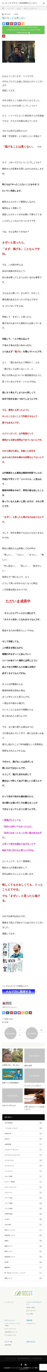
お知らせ (22, 1139)
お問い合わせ (30, 1342)
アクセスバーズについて (22, 1149)
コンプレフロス (22, 1160)
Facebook (21, 1364)
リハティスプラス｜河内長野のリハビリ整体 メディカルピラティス (27, 1368)
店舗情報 (29, 1320)
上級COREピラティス (10, 1332)
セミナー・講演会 (22, 1182)
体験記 (22, 1240)
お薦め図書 (22, 1144)
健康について (22, 1246)
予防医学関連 (22, 1214)
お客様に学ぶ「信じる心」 (11, 1065)
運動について (22, 1278)
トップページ (9, 1302)
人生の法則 (22, 1224)
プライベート (22, 1192)
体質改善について (22, 1235)
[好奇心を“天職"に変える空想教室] (12, 972)
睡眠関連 (22, 1267)
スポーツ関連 (22, 1176)
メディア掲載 (22, 1203)
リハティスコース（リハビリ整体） (12, 1324)
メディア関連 (22, 1208)
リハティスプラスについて (34, 1303)
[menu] (44, 3)
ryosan (11, 1019)
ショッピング (22, 1171)
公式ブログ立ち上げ (9, 1105)
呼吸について (22, 1251)
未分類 (16, 14)
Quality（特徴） (31, 1307)
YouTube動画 (22, 1123)
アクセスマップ (30, 1323)
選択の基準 (28, 1065)
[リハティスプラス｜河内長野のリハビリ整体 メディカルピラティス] (23, 1295)
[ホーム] (3, 7)
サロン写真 (29, 1314)
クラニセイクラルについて (22, 1155)
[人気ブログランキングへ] (7, 1004)
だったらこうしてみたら (32, 1085)
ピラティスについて (22, 1187)
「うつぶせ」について (22, 1128)
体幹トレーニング (22, 1230)
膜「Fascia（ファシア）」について (22, 1273)
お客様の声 (22, 1133)
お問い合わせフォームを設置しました (34, 1108)
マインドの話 (22, 1198)
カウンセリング (30, 1310)
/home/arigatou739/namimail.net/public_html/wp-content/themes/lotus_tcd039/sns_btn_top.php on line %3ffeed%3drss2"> (23, 29)
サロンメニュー (9, 1320)
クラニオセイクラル (10, 1335)
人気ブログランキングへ (9, 1007)
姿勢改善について (22, 1257)
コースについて (22, 1165)
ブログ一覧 (8, 1342)
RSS (25, 1364)
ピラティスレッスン (10, 1329)
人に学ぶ (22, 1219)
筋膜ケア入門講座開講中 (10, 1083)
